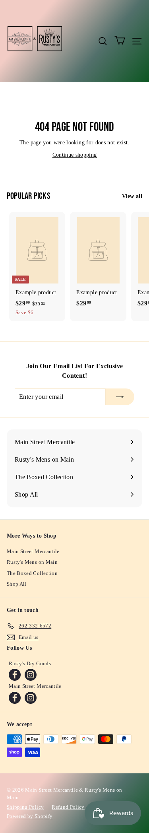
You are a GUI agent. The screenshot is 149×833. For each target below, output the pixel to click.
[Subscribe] (120, 396)
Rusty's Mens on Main (32, 562)
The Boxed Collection (32, 573)
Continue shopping (74, 155)
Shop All (17, 584)
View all (132, 196)
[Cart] (119, 41)
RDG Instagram (31, 675)
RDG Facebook (15, 675)
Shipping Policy (25, 807)
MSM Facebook (15, 698)
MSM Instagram (31, 698)
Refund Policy (68, 807)
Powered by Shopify (29, 816)
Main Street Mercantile (33, 551)
